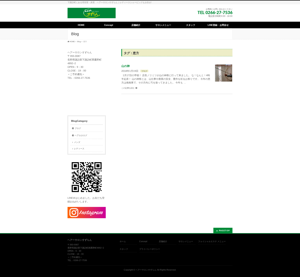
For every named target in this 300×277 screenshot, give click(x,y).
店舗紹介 (163, 241)
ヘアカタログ (81, 135)
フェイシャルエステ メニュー (212, 241)
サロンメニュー (185, 241)
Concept (143, 241)
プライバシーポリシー (149, 249)
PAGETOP (224, 230)
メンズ (77, 142)
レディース (79, 148)
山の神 (125, 66)
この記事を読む (128, 88)
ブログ (144, 71)
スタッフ (124, 249)
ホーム (123, 241)
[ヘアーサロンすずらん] (92, 14)
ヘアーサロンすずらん (146, 270)
